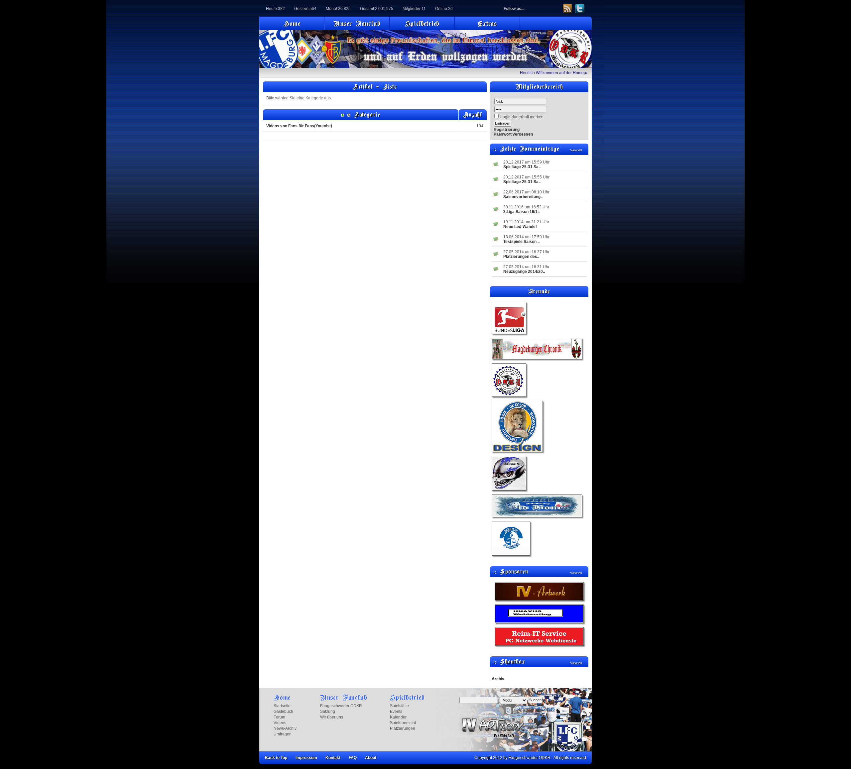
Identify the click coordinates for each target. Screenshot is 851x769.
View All (576, 150)
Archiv (498, 679)
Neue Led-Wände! (520, 226)
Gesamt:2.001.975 (376, 8)
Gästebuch (283, 711)
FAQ (353, 757)
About (370, 757)
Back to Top (276, 757)
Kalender (398, 717)
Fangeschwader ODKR (341, 706)
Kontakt (332, 757)
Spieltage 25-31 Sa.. (522, 167)
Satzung (327, 711)
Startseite (282, 706)
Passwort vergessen (513, 134)
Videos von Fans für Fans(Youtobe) (299, 126)
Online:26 (444, 8)
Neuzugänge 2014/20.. (524, 271)
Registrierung (507, 129)
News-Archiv (285, 728)
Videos (280, 722)
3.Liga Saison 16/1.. (521, 211)
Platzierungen (402, 728)
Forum (279, 717)
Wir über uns (331, 717)
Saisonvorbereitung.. (523, 196)
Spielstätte (399, 706)
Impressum (306, 757)
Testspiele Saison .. (521, 241)
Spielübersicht (403, 722)
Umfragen (283, 734)
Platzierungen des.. (521, 256)
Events (396, 711)
